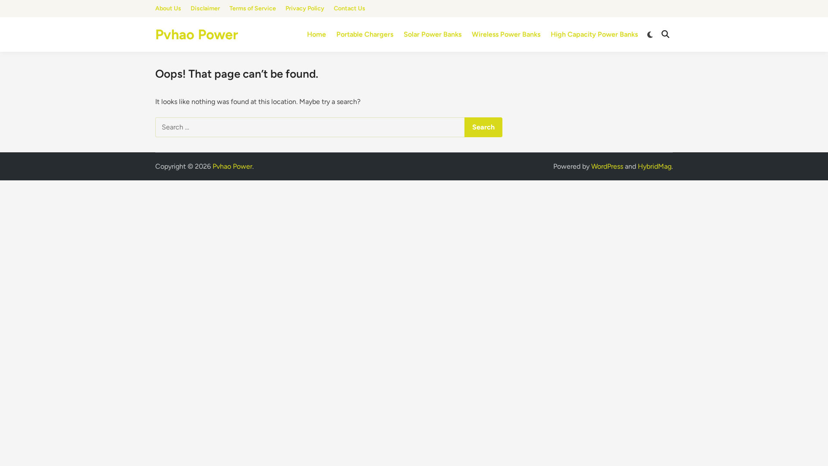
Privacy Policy (304, 8)
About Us (168, 8)
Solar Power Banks (432, 34)
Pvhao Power (196, 34)
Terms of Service (252, 8)
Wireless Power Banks (506, 34)
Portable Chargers (364, 34)
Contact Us (349, 8)
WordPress (607, 166)
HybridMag (654, 166)
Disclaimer (205, 8)
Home (316, 34)
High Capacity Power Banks (594, 34)
